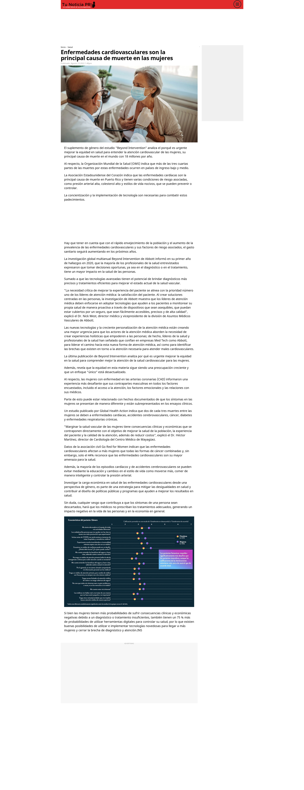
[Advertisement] (132, 26)
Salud (70, 47)
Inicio (63, 47)
